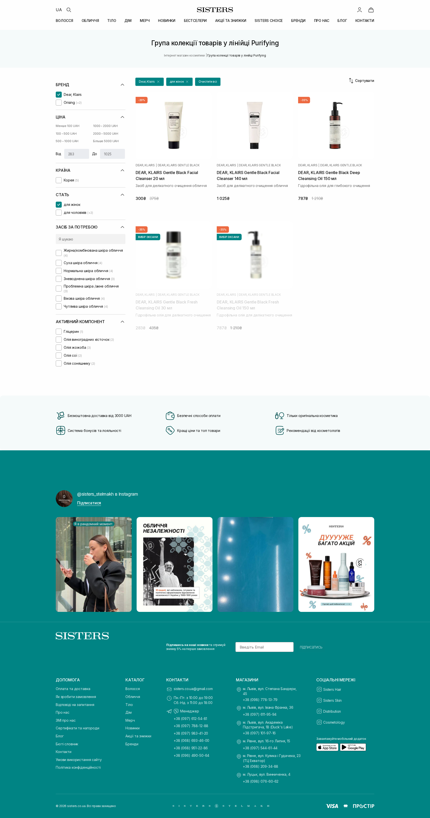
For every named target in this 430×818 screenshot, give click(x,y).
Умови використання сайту (79, 760)
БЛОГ (342, 20)
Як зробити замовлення (76, 697)
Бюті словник (67, 744)
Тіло (129, 704)
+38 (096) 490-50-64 (191, 755)
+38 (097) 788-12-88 (191, 726)
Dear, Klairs (145, 165)
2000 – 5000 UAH (105, 133)
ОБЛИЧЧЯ (90, 20)
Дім (128, 712)
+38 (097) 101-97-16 (259, 733)
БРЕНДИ (298, 20)
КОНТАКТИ (364, 20)
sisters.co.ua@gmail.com (193, 689)
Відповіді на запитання (75, 704)
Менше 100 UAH (67, 126)
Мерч (130, 720)
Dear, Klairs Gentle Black (179, 165)
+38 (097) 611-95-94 (259, 714)
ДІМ (128, 20)
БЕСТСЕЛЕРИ (195, 20)
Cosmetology (334, 722)
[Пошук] (68, 9)
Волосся (132, 689)
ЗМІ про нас (65, 720)
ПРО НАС (321, 20)
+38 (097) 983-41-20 (191, 733)
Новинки (132, 728)
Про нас (62, 712)
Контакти (63, 752)
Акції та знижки (138, 736)
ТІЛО (111, 20)
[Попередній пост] (64, 565)
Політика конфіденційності (78, 767)
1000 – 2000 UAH (105, 126)
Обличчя (132, 697)
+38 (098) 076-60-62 (260, 781)
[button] (149, 82)
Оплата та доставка (73, 689)
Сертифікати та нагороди (77, 728)
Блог (59, 736)
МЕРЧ (145, 20)
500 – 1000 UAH (67, 141)
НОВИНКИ (166, 20)
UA (59, 9)
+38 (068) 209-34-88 (260, 766)
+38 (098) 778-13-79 (260, 700)
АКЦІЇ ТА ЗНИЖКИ (230, 20)
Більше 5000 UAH (106, 141)
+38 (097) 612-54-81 (190, 718)
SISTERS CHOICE (269, 20)
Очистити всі (208, 81)
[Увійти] (359, 9)
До (94, 154)
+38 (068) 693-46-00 (191, 740)
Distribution (332, 711)
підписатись (311, 646)
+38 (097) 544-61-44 (260, 748)
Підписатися (89, 502)
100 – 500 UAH (66, 133)
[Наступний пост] (366, 565)
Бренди (131, 744)
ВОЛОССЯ (64, 20)
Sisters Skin (332, 700)
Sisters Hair (332, 689)
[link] (371, 9)
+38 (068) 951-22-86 (191, 748)
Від (58, 154)
